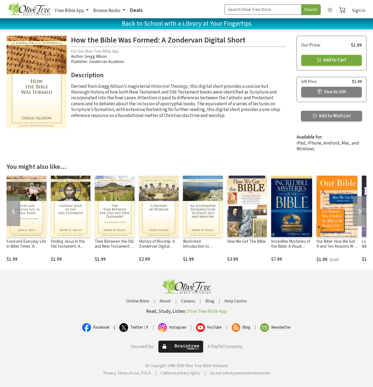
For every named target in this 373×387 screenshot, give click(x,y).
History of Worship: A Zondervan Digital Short (157, 247)
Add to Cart (334, 60)
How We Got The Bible (246, 241)
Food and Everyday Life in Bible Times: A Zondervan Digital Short (26, 249)
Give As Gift (334, 92)
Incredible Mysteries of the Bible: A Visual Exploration (290, 247)
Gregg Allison (96, 56)
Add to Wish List (334, 116)
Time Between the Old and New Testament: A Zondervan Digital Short (114, 249)
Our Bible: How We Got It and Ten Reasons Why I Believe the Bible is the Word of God (336, 249)
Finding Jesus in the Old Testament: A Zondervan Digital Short (68, 249)
